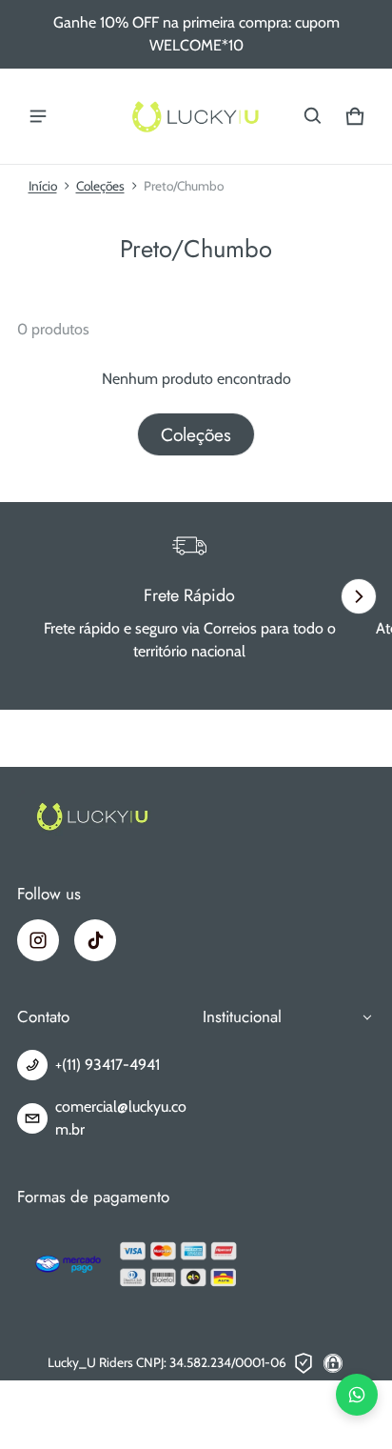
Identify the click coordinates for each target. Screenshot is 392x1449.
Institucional (242, 1016)
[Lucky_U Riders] (196, 116)
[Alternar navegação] (38, 116)
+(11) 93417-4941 (107, 1065)
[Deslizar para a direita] (359, 596)
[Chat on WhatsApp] (357, 1395)
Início (43, 185)
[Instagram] (38, 940)
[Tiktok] (95, 940)
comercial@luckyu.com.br (120, 1117)
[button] (313, 116)
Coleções (100, 185)
